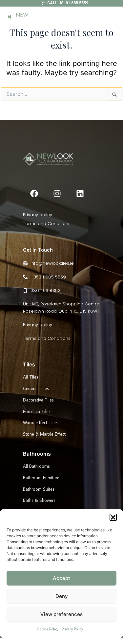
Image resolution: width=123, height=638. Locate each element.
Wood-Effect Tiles (40, 422)
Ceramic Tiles (36, 388)
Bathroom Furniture (41, 478)
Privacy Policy (72, 629)
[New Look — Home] (24, 17)
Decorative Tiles (38, 400)
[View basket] (110, 17)
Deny (61, 596)
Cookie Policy (47, 629)
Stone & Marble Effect (44, 434)
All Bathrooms (36, 466)
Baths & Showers (39, 500)
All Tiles (30, 377)
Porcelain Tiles (37, 411)
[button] (113, 517)
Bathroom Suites (38, 489)
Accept (61, 578)
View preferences (61, 614)
